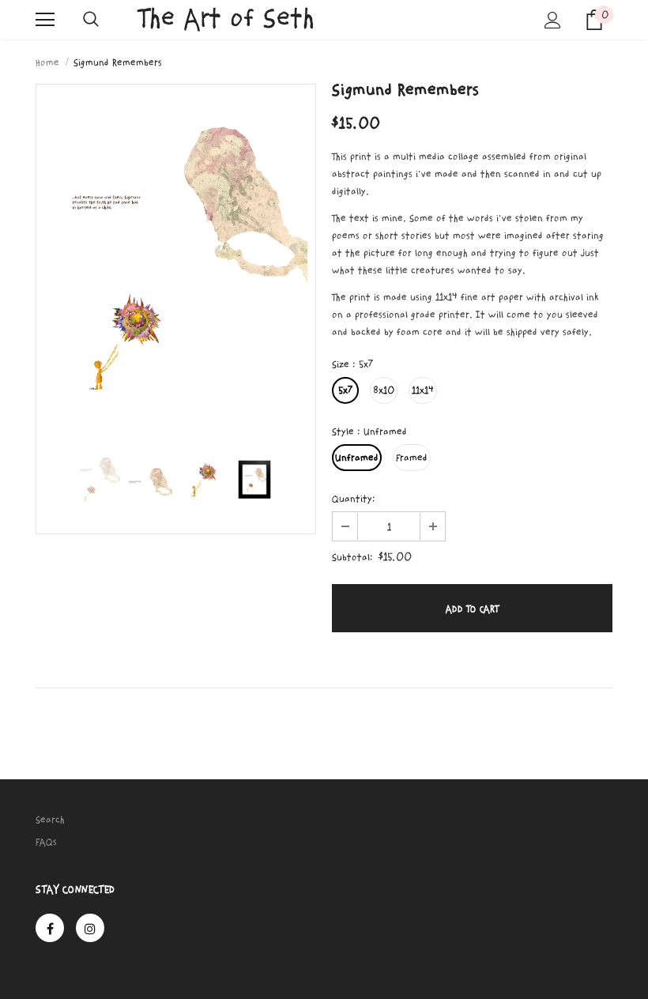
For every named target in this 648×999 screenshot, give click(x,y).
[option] (175, 260)
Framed (412, 457)
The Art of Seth (226, 18)
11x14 (423, 390)
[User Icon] (552, 20)
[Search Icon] (91, 20)
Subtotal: (352, 557)
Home (47, 62)
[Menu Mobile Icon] (45, 19)
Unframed (357, 457)
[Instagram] (90, 928)
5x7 (345, 390)
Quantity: (353, 498)
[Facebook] (50, 928)
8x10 (383, 390)
